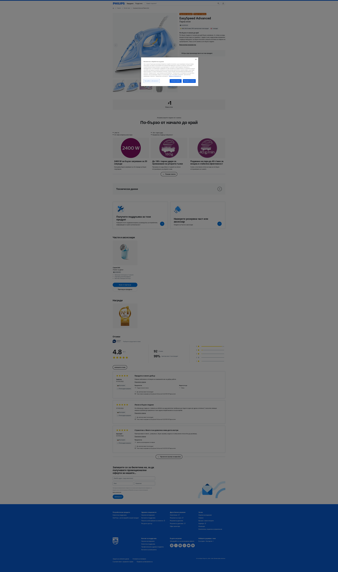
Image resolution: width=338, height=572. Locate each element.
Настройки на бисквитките (152, 81)
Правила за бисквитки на (175, 76)
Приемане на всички (189, 81)
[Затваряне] (196, 59)
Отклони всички (175, 81)
